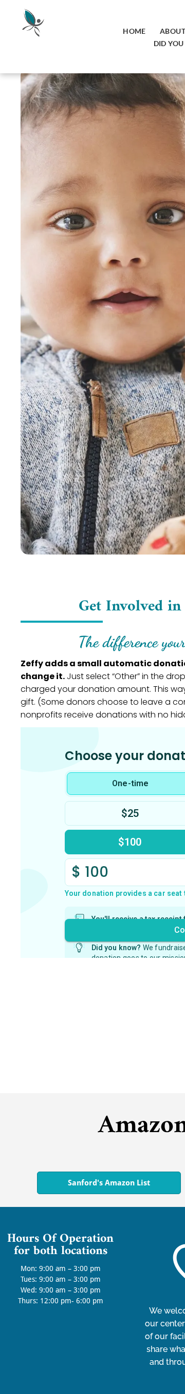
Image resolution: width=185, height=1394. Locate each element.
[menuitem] (133, 30)
